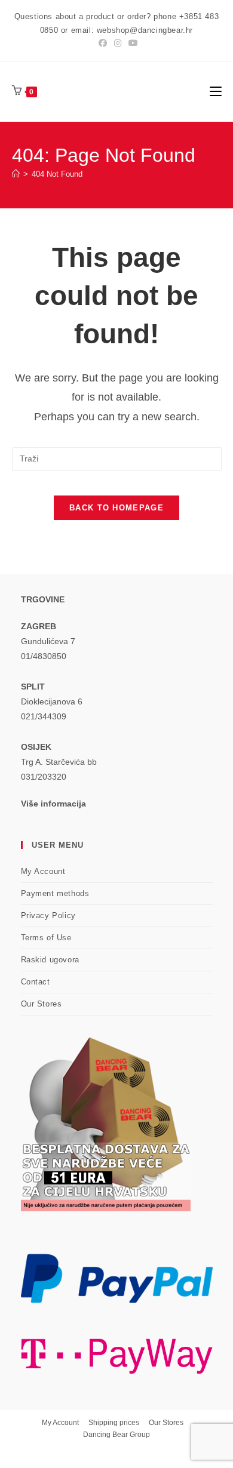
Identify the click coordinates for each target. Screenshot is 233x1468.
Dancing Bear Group (116, 1434)
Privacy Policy (48, 915)
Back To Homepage (116, 507)
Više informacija (53, 803)
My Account (43, 871)
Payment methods (55, 893)
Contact (35, 981)
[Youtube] (131, 43)
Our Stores (41, 1003)
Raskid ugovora (50, 959)
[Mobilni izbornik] (216, 91)
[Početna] (16, 174)
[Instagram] (118, 43)
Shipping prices (113, 1422)
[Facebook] (103, 43)
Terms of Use (46, 937)
